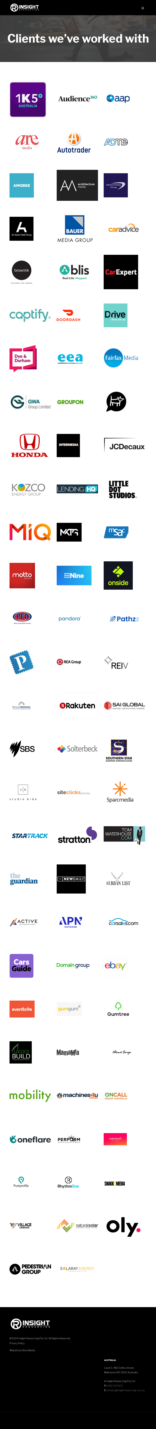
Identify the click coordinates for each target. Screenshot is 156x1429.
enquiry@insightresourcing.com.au (126, 1390)
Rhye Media (28, 1350)
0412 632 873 (115, 1385)
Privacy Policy (17, 1343)
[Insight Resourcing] (25, 7)
